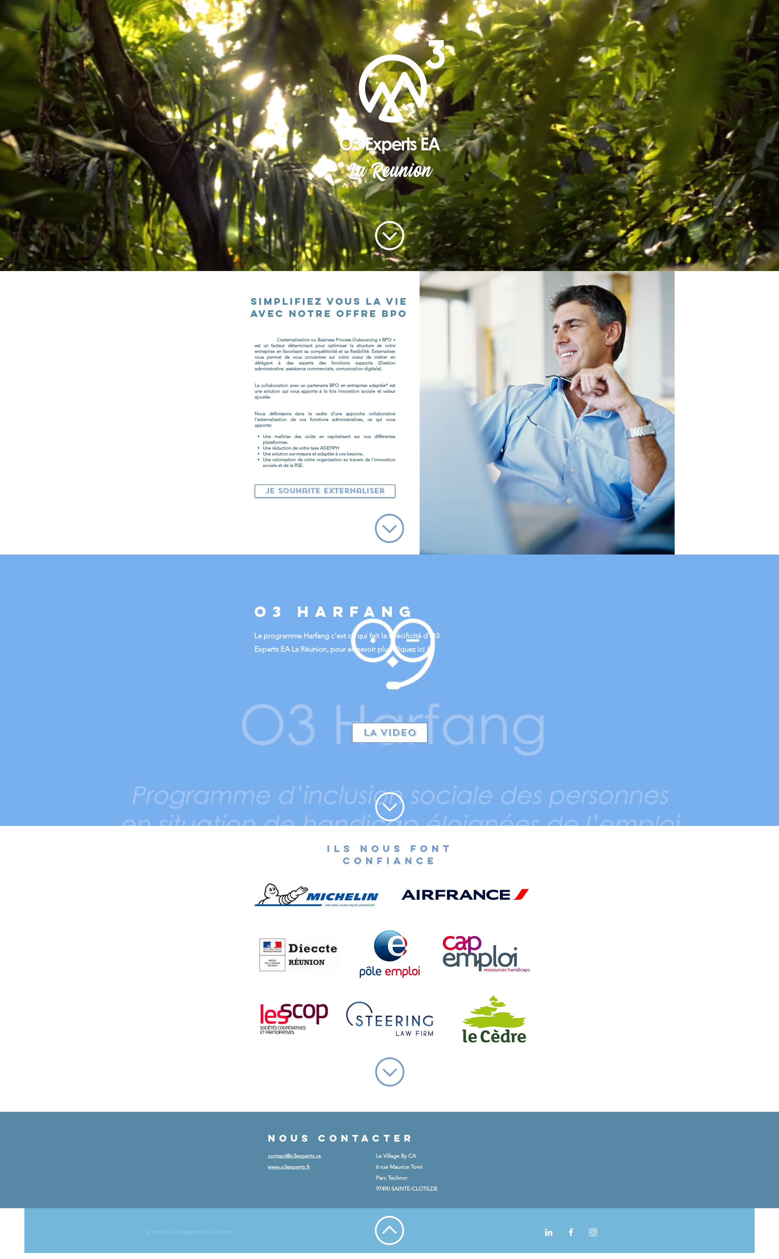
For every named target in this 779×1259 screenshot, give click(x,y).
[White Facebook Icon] (571, 1232)
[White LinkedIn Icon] (548, 1232)
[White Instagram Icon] (593, 1232)
